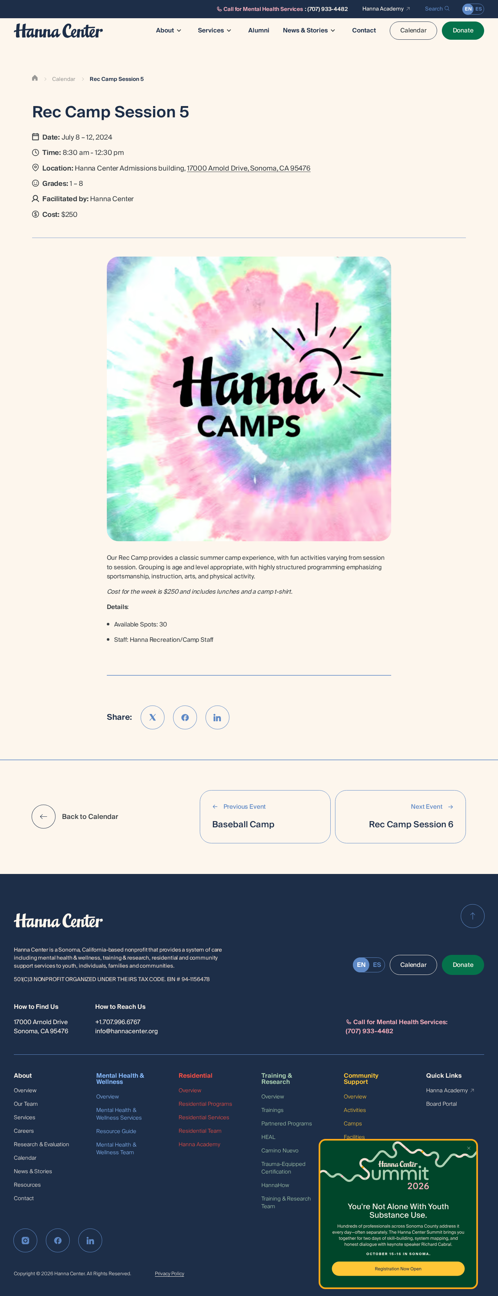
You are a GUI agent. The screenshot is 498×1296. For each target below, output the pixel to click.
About (165, 31)
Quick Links (444, 1076)
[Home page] (58, 31)
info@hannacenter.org (126, 1031)
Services (211, 31)
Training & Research (276, 1079)
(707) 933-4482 (327, 9)
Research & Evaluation (41, 1144)
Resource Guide (116, 1131)
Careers (24, 1131)
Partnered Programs (286, 1123)
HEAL (268, 1137)
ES (478, 9)
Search (434, 9)
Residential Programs (205, 1104)
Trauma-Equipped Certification (283, 1168)
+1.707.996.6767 (117, 1022)
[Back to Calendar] (43, 816)
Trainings (272, 1110)
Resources (27, 1185)
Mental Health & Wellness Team (116, 1148)
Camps (353, 1123)
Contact (364, 31)
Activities (355, 1110)
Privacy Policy (169, 1274)
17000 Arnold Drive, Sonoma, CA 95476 (249, 168)
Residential (196, 1076)
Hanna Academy (383, 8)
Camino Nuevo (280, 1150)
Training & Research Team (286, 1202)
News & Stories (305, 31)
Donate (463, 30)
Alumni (258, 31)
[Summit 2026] (398, 1214)
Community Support (361, 1079)
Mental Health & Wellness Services (119, 1114)
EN (468, 9)
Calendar (413, 30)
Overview (25, 1090)
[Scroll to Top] (473, 916)
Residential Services (204, 1117)
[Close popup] (469, 1147)
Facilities (354, 1137)
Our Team (26, 1104)
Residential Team (200, 1131)
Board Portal (441, 1104)
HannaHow (275, 1185)
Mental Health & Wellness (120, 1079)
